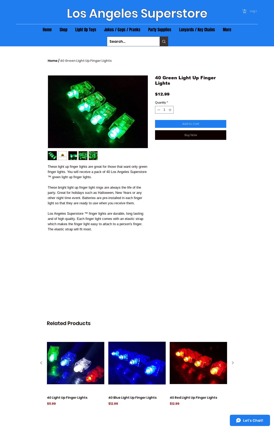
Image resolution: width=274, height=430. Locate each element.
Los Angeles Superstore (137, 13)
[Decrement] (158, 110)
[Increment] (170, 110)
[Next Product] (232, 362)
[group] (137, 376)
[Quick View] (75, 363)
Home (53, 60)
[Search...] (164, 41)
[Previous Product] (41, 362)
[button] (244, 11)
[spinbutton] (164, 110)
